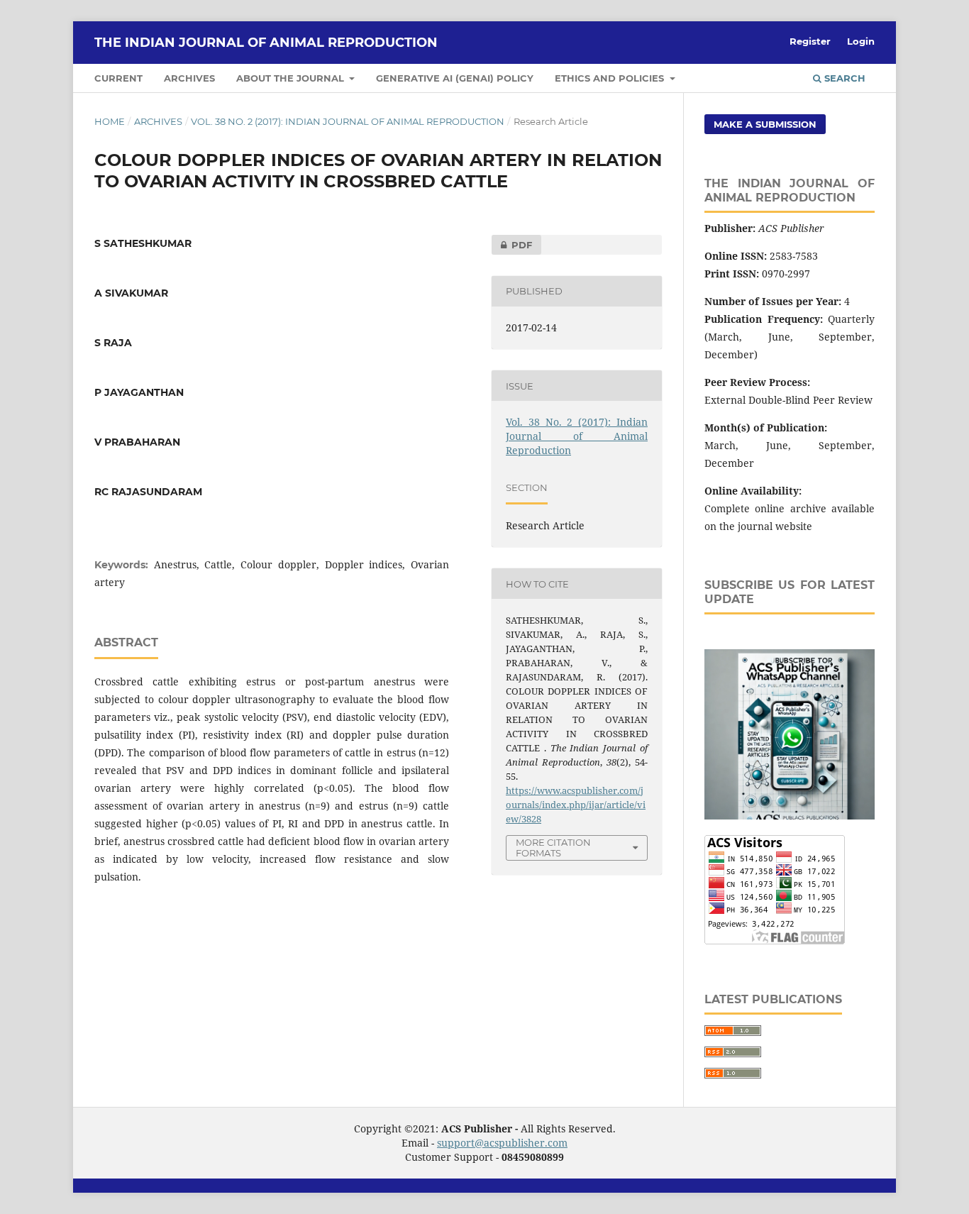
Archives (189, 78)
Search (843, 78)
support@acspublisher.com (502, 1142)
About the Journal (291, 78)
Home (109, 121)
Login (861, 41)
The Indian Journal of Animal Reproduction (266, 42)
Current (118, 78)
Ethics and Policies (611, 78)
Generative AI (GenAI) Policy (454, 78)
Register (810, 41)
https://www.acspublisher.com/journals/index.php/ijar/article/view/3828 (576, 804)
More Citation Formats (553, 848)
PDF (512, 244)
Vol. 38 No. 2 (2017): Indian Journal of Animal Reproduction (347, 121)
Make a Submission (765, 124)
